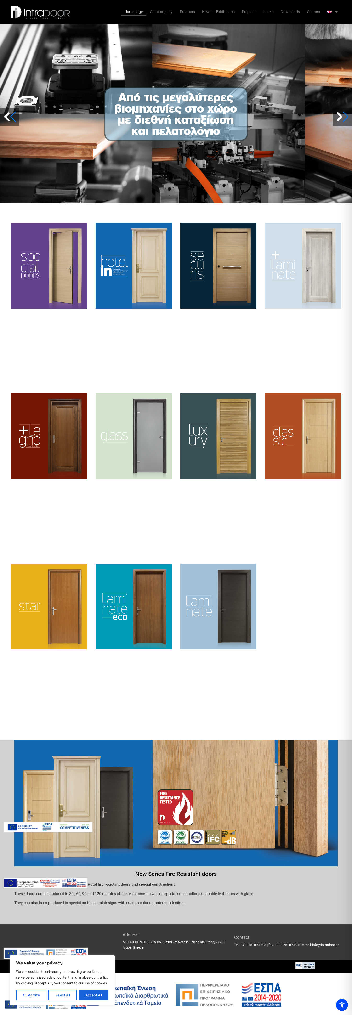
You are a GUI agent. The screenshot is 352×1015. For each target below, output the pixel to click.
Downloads (290, 12)
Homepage (133, 12)
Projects (248, 12)
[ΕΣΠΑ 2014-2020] (46, 953)
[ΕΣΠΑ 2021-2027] (48, 827)
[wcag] (305, 967)
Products (187, 12)
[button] (342, 117)
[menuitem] (332, 12)
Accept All (93, 995)
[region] (62, 980)
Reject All (62, 995)
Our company (161, 12)
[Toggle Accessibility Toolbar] (341, 1004)
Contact (313, 12)
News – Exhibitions (218, 12)
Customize (31, 995)
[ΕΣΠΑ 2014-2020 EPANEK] (45, 883)
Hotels (268, 12)
